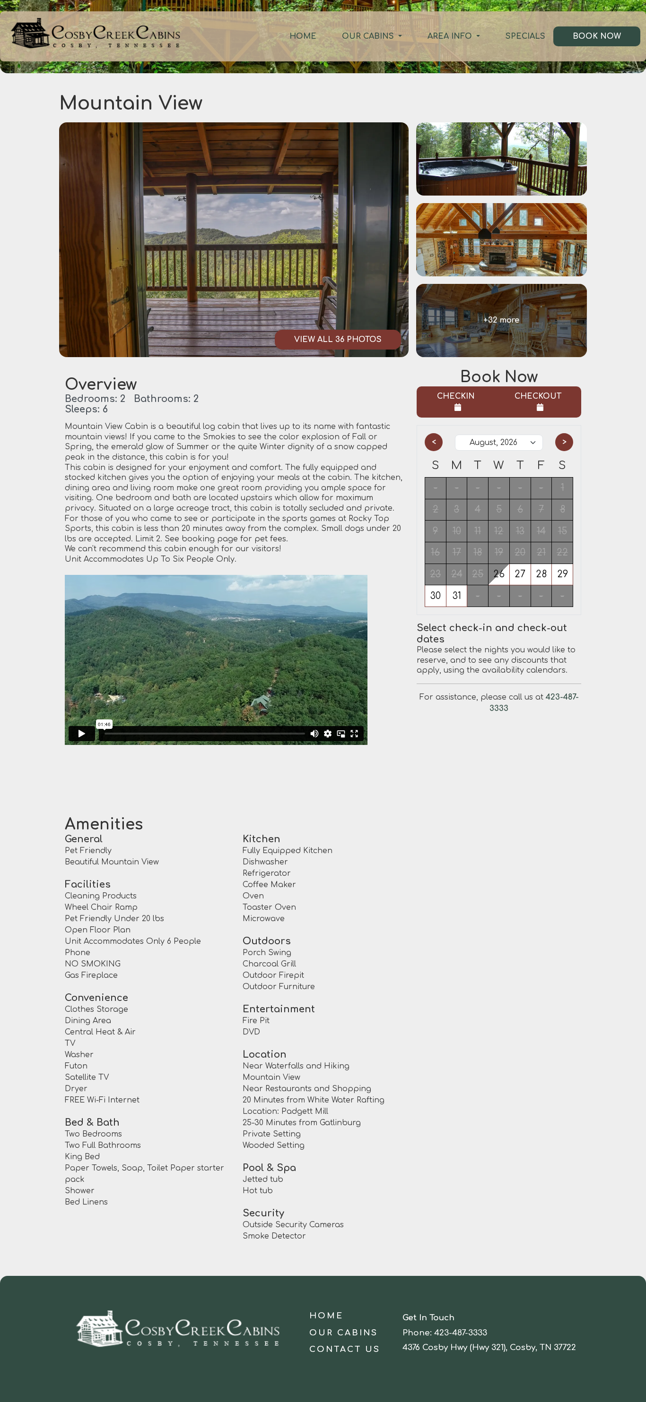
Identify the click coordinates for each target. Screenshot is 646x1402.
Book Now (597, 36)
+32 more (501, 320)
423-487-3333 (460, 1332)
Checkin (456, 396)
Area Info (451, 36)
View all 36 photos (338, 339)
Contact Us (344, 1349)
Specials (525, 36)
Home (302, 36)
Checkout (538, 396)
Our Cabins (369, 36)
